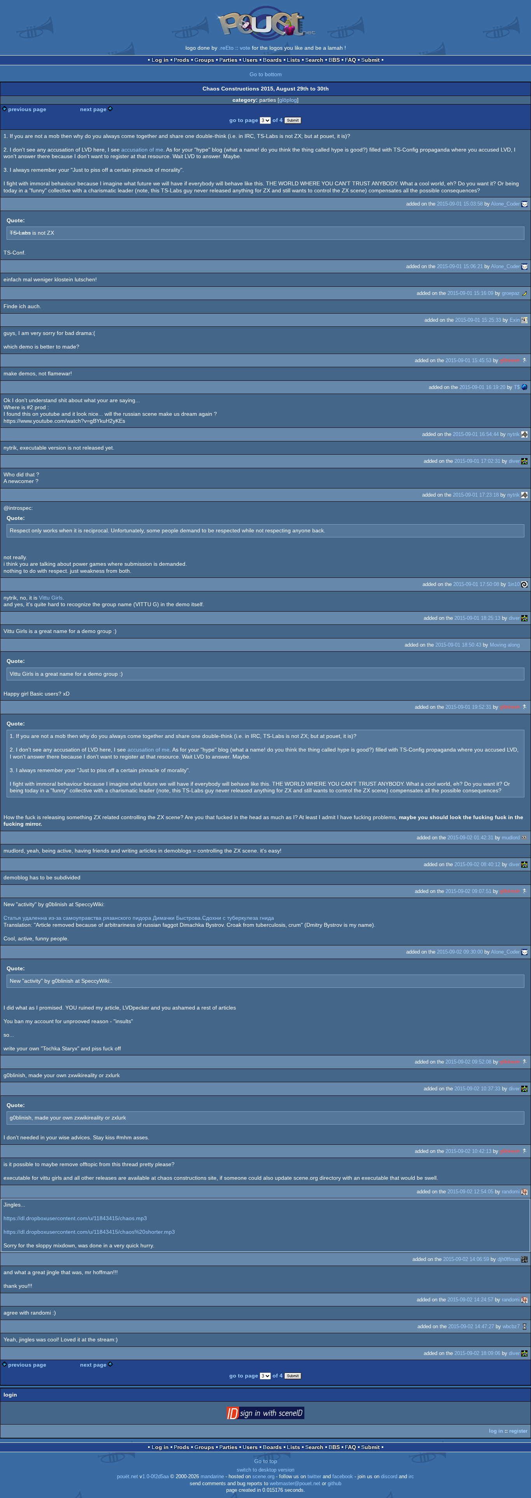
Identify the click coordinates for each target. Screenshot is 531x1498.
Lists (293, 60)
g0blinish (510, 360)
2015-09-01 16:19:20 (482, 387)
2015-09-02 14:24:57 (470, 1300)
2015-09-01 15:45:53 (468, 360)
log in (496, 1431)
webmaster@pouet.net (295, 1483)
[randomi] (524, 1192)
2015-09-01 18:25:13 (477, 618)
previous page (27, 109)
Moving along (505, 645)
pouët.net (127, 1476)
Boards (272, 60)
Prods (181, 60)
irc (411, 1476)
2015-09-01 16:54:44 (476, 434)
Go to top (265, 1461)
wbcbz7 (511, 1326)
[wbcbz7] (524, 1326)
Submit (370, 60)
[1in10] (524, 584)
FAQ (350, 60)
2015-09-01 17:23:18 (476, 495)
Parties (228, 60)
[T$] (524, 387)
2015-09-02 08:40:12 (477, 864)
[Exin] (524, 320)
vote (245, 48)
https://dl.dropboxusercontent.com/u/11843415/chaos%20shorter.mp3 (89, 1232)
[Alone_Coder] (524, 204)
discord (389, 1476)
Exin (515, 320)
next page (93, 109)
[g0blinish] (524, 360)
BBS (334, 60)
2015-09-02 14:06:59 (466, 1259)
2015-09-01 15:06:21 (460, 266)
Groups (204, 60)
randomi (511, 1192)
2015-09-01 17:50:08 (476, 584)
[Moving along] (524, 645)
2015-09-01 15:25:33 (478, 320)
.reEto (226, 48)
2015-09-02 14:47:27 (471, 1326)
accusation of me (142, 149)
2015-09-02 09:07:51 (468, 891)
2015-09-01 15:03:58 (460, 204)
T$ (517, 387)
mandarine (212, 1476)
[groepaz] (524, 293)
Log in (160, 60)
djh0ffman (509, 1259)
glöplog (288, 100)
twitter (314, 1476)
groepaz (511, 293)
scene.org (263, 1476)
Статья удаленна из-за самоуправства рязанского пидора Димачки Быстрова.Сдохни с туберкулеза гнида (138, 918)
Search (314, 60)
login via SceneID (277, 1414)
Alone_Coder (505, 204)
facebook (342, 1476)
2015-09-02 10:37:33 (477, 1089)
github (334, 1483)
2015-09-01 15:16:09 (470, 293)
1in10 (514, 584)
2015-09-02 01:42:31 (470, 838)
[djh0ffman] (524, 1259)
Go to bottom (266, 74)
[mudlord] (524, 838)
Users (250, 60)
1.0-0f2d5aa (155, 1476)
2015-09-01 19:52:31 (468, 707)
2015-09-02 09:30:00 (460, 952)
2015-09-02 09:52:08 (468, 1062)
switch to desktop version (265, 1470)
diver (514, 461)
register (518, 1431)
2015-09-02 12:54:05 (470, 1192)
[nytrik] (524, 434)
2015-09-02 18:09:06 (477, 1353)
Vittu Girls (51, 598)
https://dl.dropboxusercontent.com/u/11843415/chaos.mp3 (75, 1218)
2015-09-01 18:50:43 (458, 645)
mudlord (511, 838)
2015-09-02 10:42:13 (468, 1151)
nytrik (513, 434)
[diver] (524, 461)
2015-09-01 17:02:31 (477, 461)
